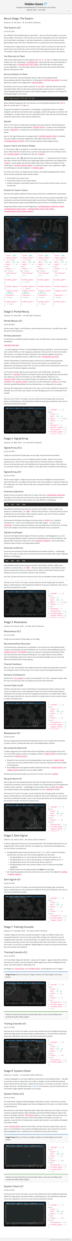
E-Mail (34, 1086)
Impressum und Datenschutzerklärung (60, 1240)
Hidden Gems (34, 4)
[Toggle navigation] (69, 11)
